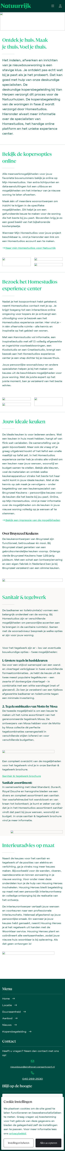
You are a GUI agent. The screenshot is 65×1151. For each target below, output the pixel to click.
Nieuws (7, 1024)
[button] (52, 6)
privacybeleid (17, 1133)
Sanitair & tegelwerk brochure (21, 776)
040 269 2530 (32, 1078)
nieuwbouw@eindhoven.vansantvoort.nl (32, 1067)
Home (6, 998)
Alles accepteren (48, 1143)
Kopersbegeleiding (14, 1031)
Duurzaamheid (11, 1011)
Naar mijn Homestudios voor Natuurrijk (30, 248)
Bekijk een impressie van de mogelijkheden (32, 520)
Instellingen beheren (18, 1143)
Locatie (7, 1005)
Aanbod (7, 1018)
